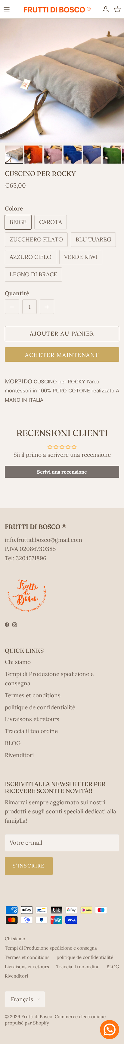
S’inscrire (29, 865)
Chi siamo (18, 661)
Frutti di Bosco (36, 1016)
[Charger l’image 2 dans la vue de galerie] (62, 81)
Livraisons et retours (32, 719)
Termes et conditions (32, 695)
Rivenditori (19, 755)
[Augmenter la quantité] (47, 306)
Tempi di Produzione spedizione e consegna (51, 948)
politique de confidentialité (40, 707)
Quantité (17, 293)
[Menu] (6, 9)
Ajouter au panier (62, 333)
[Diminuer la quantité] (12, 306)
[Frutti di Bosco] (57, 9)
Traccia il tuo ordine (31, 731)
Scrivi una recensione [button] (62, 472)
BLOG (12, 743)
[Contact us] (109, 1029)
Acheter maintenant (62, 354)
